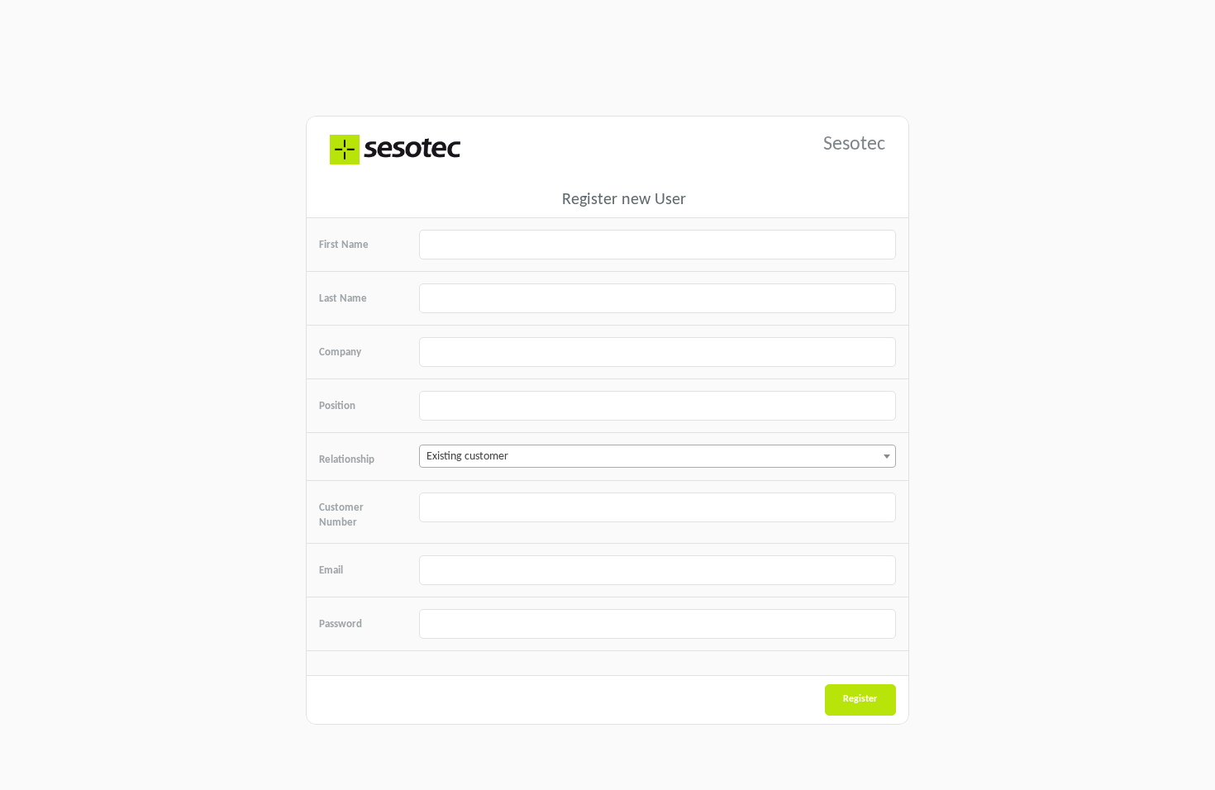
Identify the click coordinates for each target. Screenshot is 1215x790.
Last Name (343, 298)
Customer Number (341, 515)
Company (340, 352)
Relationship (346, 459)
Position (337, 406)
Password (340, 624)
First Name (344, 245)
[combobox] (657, 456)
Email (331, 570)
